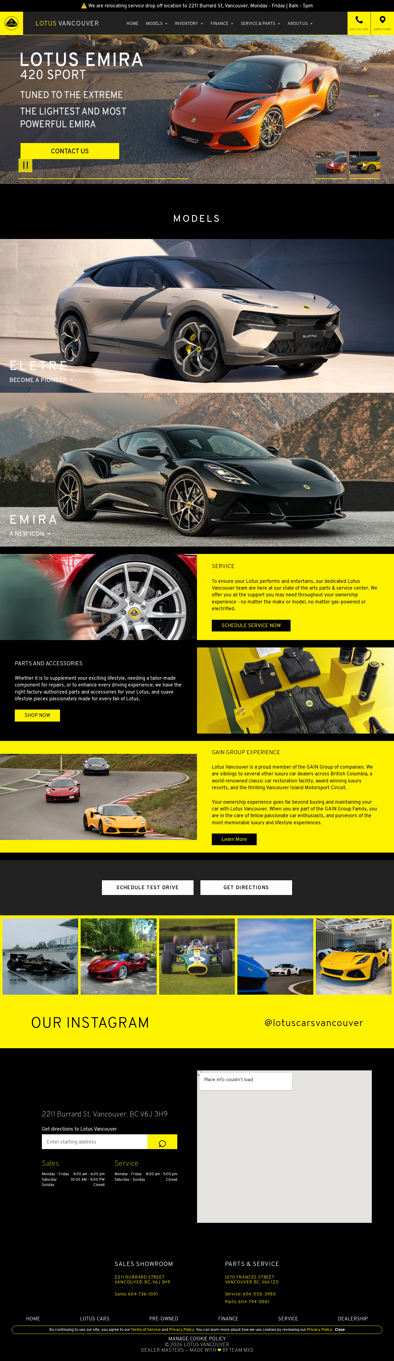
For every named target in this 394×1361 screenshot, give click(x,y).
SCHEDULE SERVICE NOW (251, 625)
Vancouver (67, 23)
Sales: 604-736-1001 (136, 1294)
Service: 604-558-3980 (250, 1294)
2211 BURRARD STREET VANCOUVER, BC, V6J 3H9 (142, 1279)
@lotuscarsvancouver (313, 1023)
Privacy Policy (181, 1329)
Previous (332, 165)
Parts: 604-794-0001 (247, 1301)
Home (133, 23)
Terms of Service (146, 1329)
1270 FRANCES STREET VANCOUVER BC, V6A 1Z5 (252, 1279)
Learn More (234, 839)
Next (365, 165)
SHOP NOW (37, 715)
